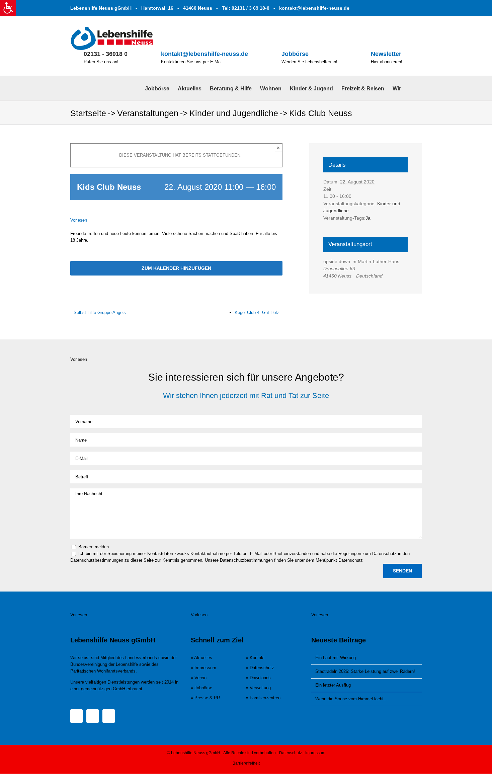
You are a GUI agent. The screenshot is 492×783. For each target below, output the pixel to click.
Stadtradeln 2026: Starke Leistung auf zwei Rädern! (365, 671)
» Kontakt (255, 657)
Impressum (315, 753)
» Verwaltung (258, 687)
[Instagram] (92, 716)
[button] (411, 88)
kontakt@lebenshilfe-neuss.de (314, 8)
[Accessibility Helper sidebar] (8, 8)
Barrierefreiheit (246, 763)
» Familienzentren (263, 697)
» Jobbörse (201, 687)
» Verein (199, 677)
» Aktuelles (201, 657)
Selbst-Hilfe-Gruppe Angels (100, 312)
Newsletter (386, 54)
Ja (368, 218)
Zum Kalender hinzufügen (176, 268)
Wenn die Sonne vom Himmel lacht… (351, 698)
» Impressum (203, 667)
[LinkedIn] (108, 716)
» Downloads (258, 677)
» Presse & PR (205, 697)
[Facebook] (76, 716)
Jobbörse (295, 54)
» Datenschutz (260, 667)
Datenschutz (290, 753)
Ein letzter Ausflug (333, 685)
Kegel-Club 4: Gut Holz (257, 312)
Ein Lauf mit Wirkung (335, 657)
